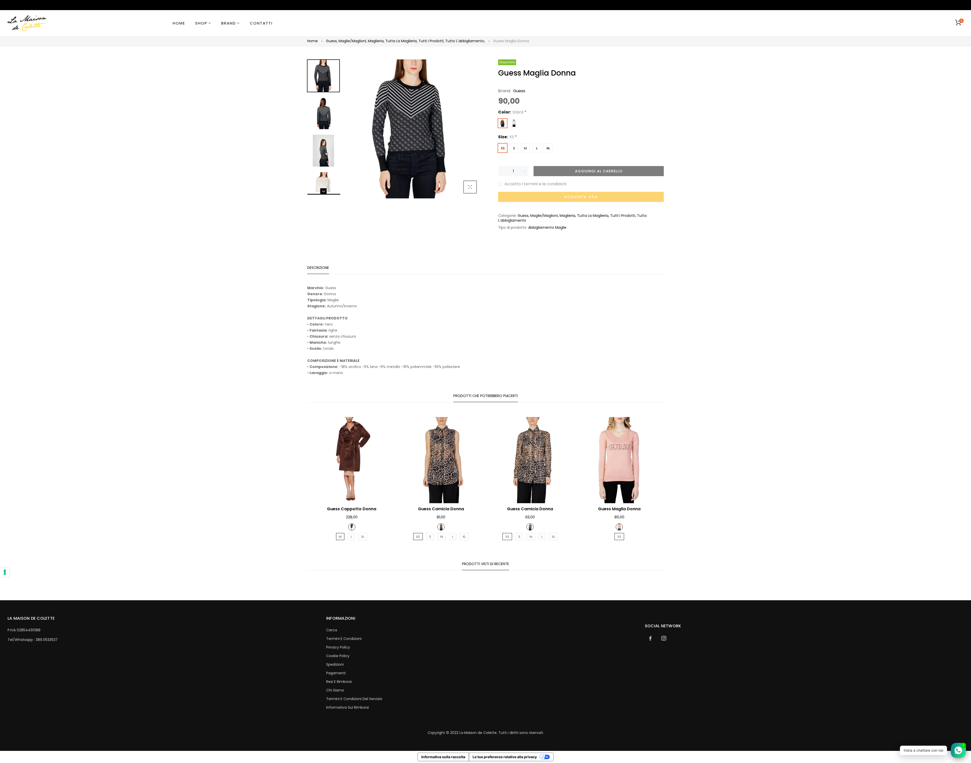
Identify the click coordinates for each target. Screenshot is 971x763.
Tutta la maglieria (401, 40)
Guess (332, 40)
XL (548, 148)
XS (503, 148)
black (502, 123)
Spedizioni (335, 664)
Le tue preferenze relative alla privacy (505, 757)
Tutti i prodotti (431, 40)
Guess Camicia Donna (441, 509)
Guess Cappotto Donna (351, 509)
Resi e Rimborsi (339, 681)
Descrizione (318, 267)
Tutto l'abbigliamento (465, 40)
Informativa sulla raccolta (443, 757)
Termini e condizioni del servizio (354, 698)
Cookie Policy (337, 655)
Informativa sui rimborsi (347, 707)
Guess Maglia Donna (619, 509)
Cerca (331, 630)
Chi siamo (335, 690)
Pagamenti (336, 673)
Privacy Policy (338, 647)
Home (312, 40)
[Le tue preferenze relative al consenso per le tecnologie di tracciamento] (5, 572)
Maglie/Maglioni (353, 40)
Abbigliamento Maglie (547, 227)
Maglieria (376, 40)
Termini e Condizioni (344, 638)
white (514, 123)
